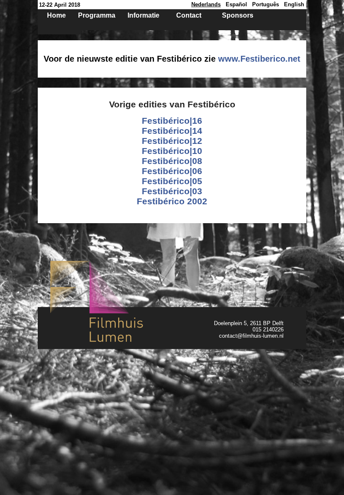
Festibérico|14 (172, 130)
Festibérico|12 (172, 141)
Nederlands (206, 4)
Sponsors (237, 15)
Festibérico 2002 (172, 201)
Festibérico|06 (172, 171)
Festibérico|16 (172, 120)
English (294, 4)
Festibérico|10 (172, 151)
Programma (96, 15)
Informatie (143, 15)
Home (56, 15)
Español (236, 4)
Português (265, 4)
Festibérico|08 (172, 161)
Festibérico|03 (172, 191)
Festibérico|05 (172, 181)
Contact (188, 15)
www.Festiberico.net (259, 58)
